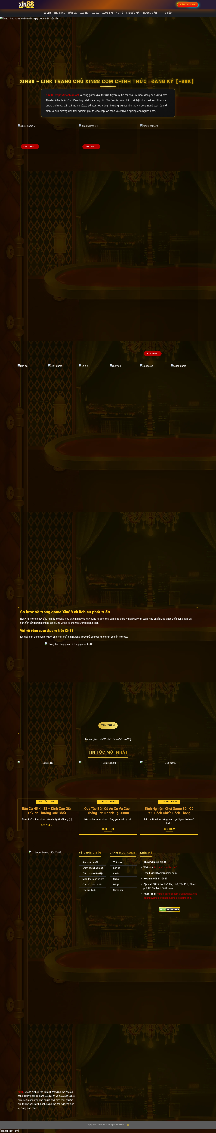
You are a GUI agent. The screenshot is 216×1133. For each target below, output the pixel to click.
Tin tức (167, 13)
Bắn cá (72, 13)
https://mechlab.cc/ (67, 95)
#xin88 (160, 893)
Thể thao (59, 13)
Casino (84, 13)
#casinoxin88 (185, 897)
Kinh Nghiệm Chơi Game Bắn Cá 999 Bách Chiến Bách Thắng (169, 811)
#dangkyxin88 (151, 897)
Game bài (107, 13)
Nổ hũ (119, 13)
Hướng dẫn (150, 13)
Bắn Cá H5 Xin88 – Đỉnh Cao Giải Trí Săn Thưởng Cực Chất (46, 811)
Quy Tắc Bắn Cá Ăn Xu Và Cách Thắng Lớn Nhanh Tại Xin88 (108, 811)
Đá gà (95, 13)
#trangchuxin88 (168, 897)
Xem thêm (108, 725)
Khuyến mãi (133, 13)
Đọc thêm (46, 825)
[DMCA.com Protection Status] (169, 909)
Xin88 (47, 13)
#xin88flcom (171, 893)
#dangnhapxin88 (188, 893)
